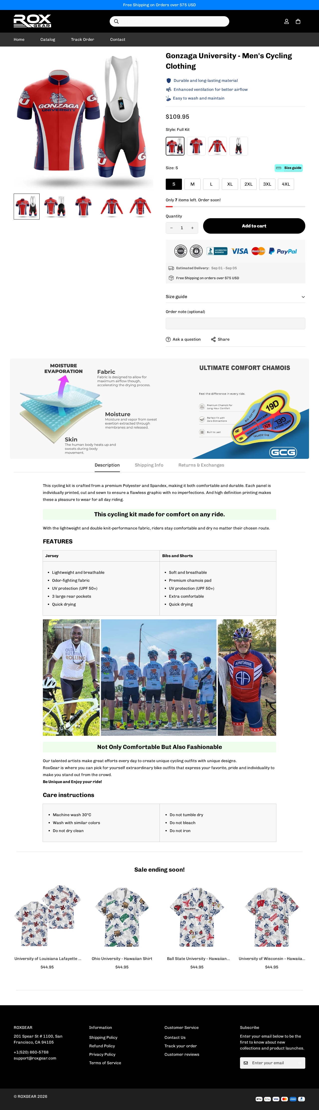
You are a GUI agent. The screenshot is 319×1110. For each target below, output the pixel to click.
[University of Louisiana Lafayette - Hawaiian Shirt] (47, 917)
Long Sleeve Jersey (217, 146)
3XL (267, 184)
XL (230, 184)
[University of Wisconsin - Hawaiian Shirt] (272, 917)
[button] (298, 21)
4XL (286, 184)
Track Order (82, 39)
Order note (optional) (185, 311)
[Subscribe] (299, 1063)
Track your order (180, 1046)
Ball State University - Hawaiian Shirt (197, 959)
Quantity (174, 216)
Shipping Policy (103, 1037)
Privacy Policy (102, 1054)
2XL (248, 184)
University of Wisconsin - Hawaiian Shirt (272, 959)
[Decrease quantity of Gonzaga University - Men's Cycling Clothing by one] (171, 227)
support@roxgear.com (35, 1058)
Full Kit (175, 146)
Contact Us (175, 1037)
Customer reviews (181, 1054)
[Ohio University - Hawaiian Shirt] (122, 917)
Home (19, 39)
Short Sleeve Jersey (196, 146)
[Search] (116, 21)
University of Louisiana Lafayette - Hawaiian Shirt (47, 959)
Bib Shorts (238, 146)
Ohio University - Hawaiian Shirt (122, 958)
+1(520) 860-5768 (31, 1052)
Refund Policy (102, 1046)
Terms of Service (105, 1062)
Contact (117, 39)
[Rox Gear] (32, 21)
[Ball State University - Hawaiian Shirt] (197, 917)
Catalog (47, 39)
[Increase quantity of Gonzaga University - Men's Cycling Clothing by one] (192, 227)
